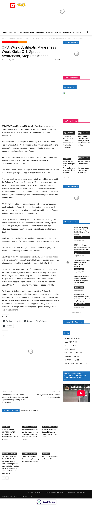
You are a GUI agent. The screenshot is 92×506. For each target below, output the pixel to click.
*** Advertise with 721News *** (55, 492)
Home (5, 32)
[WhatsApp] (20, 65)
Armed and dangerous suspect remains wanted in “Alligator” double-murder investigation (81, 281)
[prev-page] (3, 478)
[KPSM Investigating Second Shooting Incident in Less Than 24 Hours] (51, 422)
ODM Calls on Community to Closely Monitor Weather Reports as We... (84, 140)
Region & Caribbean (27, 32)
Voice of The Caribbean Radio (76, 363)
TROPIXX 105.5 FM (71, 360)
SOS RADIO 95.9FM (72, 356)
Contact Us (81, 492)
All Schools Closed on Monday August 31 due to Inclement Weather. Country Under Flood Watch (30, 434)
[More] (26, 65)
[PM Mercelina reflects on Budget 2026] (51, 448)
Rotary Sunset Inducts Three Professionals (48, 396)
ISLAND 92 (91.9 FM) (72, 338)
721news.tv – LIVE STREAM (72, 32)
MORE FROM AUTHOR (29, 411)
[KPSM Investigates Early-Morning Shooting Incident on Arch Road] (30, 448)
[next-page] (7, 478)
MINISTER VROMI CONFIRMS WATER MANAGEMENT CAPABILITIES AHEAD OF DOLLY (10, 434)
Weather (58, 32)
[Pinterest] (15, 65)
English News (79, 269)
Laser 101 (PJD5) (70, 342)
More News (40, 32)
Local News (13, 32)
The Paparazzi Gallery (34, 492)
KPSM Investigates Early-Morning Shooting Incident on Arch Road (30, 459)
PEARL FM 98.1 (70, 345)
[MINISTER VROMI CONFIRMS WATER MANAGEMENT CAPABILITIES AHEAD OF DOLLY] (10, 422)
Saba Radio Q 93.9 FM (73, 353)
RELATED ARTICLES (10, 411)
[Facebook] (4, 65)
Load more (75, 313)
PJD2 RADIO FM (70, 349)
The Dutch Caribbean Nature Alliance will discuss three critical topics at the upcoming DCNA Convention (15, 398)
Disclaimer (71, 492)
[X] (9, 65)
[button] (87, 32)
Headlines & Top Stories (16, 38)
